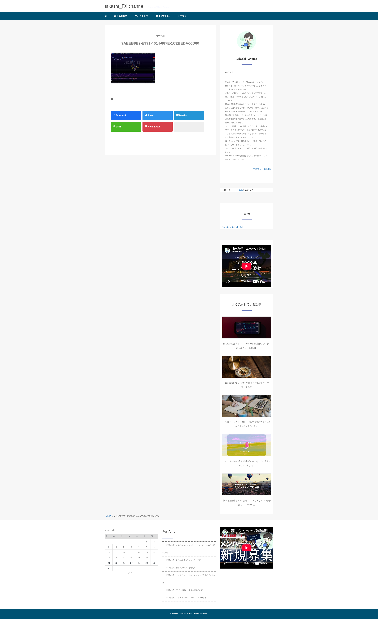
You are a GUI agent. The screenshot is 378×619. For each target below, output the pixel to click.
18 (116, 558)
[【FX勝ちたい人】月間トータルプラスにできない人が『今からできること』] (246, 406)
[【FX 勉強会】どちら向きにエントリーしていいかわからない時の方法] (246, 484)
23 (154, 558)
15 (147, 552)
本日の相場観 (121, 16)
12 (124, 552)
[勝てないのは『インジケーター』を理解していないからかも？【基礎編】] (246, 327)
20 (131, 558)
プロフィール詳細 (261, 169)
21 (139, 558)
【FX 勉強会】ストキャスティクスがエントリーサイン (186, 598)
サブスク (182, 16)
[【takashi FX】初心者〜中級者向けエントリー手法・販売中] (246, 367)
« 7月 (130, 573)
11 (116, 552)
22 (147, 558)
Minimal (183, 614)
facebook (120, 115)
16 (154, 552)
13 (131, 552)
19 (124, 558)
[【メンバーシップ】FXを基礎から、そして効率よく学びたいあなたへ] (246, 445)
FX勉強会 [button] (163, 16)
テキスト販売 (141, 16)
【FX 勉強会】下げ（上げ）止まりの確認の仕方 (184, 590)
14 (139, 552)
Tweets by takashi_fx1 (232, 227)
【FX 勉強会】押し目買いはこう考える (180, 568)
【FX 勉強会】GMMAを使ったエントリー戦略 (183, 560)
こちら (240, 190)
